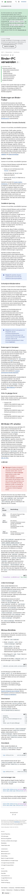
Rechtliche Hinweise (20, 887)
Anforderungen (4, 836)
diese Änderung (11, 387)
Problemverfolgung (5, 882)
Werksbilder (4, 843)
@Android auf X (4, 851)
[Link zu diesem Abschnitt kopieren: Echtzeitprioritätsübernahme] (21, 284)
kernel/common (5, 118)
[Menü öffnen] (2, 1)
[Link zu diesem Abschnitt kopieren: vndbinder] (9, 462)
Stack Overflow (4, 880)
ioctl (12, 360)
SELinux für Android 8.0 (10, 694)
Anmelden (23, 1)
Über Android (4, 887)
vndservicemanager (13, 154)
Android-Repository (5, 834)
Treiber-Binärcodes (5, 845)
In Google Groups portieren (7, 865)
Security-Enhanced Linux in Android (10, 691)
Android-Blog (4, 856)
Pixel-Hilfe (3, 873)
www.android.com (5, 875)
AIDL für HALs (4, 458)
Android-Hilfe (4, 871)
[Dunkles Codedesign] (24, 575)
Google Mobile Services (6, 878)
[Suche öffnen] (16, 2)
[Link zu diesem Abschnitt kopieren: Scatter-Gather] (12, 159)
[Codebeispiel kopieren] (26, 575)
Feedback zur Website (19, 890)
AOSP (2, 52)
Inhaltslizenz (17, 821)
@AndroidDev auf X (5, 853)
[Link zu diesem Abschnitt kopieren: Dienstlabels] (10, 743)
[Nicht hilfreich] (13, 55)
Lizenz (3, 890)
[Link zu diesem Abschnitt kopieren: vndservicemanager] (15, 583)
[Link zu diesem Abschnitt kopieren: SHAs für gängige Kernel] (18, 393)
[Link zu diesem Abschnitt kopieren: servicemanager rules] (16, 777)
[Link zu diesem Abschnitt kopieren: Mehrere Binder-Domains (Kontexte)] (2, 125)
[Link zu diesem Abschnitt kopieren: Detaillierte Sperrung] (16, 203)
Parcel (6, 170)
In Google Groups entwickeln (7, 862)
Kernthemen (16, 52)
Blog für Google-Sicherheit (7, 858)
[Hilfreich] (11, 55)
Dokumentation (6, 6)
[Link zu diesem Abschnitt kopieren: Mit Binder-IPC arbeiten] (22, 424)
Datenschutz (9, 890)
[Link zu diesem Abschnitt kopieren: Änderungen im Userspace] (19, 347)
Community (11, 887)
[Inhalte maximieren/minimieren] (11, 66)
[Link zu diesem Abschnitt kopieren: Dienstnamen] (11, 699)
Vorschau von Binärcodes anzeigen (9, 840)
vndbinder (3, 154)
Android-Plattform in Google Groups (9, 860)
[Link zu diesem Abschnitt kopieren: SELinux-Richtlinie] (17, 630)
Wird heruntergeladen (6, 838)
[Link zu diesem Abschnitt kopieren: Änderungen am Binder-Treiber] (8, 100)
